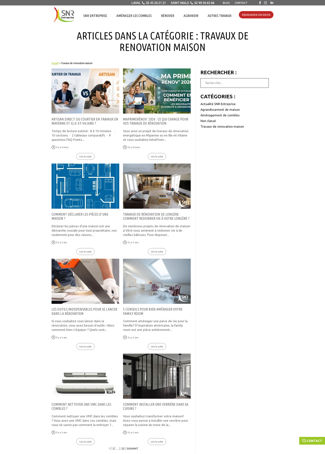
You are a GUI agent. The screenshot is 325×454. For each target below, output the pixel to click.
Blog (226, 2)
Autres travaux (220, 16)
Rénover (167, 16)
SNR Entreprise (95, 16)
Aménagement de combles (220, 115)
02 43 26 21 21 (156, 3)
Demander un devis (256, 14)
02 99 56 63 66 (204, 3)
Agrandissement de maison (220, 109)
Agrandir (191, 16)
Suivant (132, 448)
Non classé (208, 121)
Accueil (55, 63)
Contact (241, 2)
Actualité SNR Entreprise (218, 104)
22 (122, 448)
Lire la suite (85, 156)
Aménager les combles (134, 16)
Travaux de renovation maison (222, 126)
